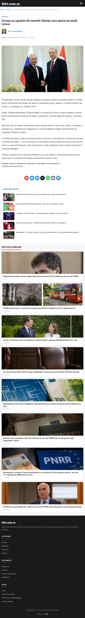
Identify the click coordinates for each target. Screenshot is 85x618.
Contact (4, 570)
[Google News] (26, 178)
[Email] (53, 178)
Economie (5, 549)
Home (4, 591)
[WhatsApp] (48, 178)
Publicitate (5, 577)
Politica (8, 9)
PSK (46, 614)
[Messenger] (32, 178)
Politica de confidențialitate (11, 598)
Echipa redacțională (9, 574)
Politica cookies (7, 601)
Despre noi (5, 566)
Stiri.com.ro (8, 522)
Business (5, 546)
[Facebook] (37, 178)
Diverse (4, 542)
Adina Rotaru (18, 31)
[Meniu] (81, 3)
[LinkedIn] (58, 178)
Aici (21, 166)
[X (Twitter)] (42, 178)
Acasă (2, 9)
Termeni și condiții (8, 594)
